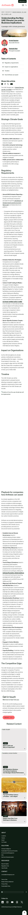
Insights (8, 12)
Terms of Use (4, 879)
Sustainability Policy (5, 886)
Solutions (5, 845)
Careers (3, 838)
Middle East (21, 1)
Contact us (8, 717)
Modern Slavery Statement (7, 881)
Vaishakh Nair (13, 48)
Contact (4, 871)
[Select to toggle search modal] (26, 5)
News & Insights (5, 863)
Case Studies (4, 868)
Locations (3, 835)
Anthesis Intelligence (6, 848)
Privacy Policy (4, 884)
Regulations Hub (5, 866)
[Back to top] (24, 913)
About (3, 832)
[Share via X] (8, 84)
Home (2, 12)
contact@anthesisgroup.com (7, 874)
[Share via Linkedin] (3, 84)
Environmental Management (7, 853)
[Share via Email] (12, 84)
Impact (2, 840)
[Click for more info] (4, 43)
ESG (2, 855)
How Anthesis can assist (11, 75)
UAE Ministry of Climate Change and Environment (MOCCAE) (13, 203)
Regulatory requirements (12, 63)
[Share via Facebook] (6, 84)
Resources (5, 860)
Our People (4, 842)
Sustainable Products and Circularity (9, 850)
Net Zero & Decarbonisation (7, 857)
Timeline (7, 71)
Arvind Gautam (13, 40)
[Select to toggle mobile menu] (23, 5)
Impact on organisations (11, 67)
